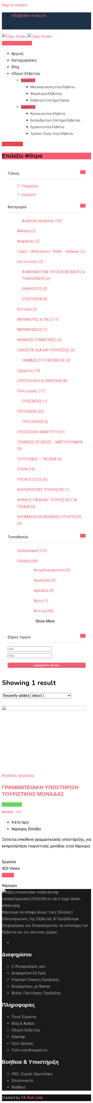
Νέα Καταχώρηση (17, 43)
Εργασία (29, 194)
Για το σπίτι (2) (30, 261)
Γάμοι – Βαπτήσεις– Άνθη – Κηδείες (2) (51, 251)
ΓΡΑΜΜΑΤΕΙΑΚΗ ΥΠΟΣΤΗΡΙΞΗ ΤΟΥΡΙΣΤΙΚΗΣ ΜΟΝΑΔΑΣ (40, 791)
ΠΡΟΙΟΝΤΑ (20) (30, 411)
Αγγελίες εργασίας (18, 775)
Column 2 (28, 107)
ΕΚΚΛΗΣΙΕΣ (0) (34, 289)
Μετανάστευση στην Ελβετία (53, 87)
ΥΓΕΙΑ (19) (26, 469)
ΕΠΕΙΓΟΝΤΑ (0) (34, 299)
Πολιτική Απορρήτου (29, 1050)
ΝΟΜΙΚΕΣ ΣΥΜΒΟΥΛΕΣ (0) (39, 340)
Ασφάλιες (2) (28, 241)
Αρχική (17, 53)
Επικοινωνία (22, 1080)
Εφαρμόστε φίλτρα (46, 665)
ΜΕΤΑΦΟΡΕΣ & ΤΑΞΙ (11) (38, 319)
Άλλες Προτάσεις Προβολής (36, 993)
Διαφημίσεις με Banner (30, 986)
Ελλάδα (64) (27, 561)
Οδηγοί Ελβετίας (26, 73)
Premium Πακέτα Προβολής (35, 979)
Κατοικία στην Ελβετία (48, 114)
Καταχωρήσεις (24, 60)
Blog (15, 67)
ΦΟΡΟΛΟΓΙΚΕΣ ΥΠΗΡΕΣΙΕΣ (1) (43, 489)
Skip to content (14, 5)
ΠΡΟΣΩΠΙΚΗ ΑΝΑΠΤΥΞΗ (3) (41, 432)
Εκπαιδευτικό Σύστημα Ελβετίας (56, 120)
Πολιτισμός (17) (31, 391)
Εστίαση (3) (27, 309)
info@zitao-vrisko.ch (28, 15)
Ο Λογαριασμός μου (28, 966)
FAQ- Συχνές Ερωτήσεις (32, 1074)
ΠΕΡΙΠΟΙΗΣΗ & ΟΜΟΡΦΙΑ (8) (42, 381)
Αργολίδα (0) (45, 580)
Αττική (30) (43, 611)
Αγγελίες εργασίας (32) (42, 221)
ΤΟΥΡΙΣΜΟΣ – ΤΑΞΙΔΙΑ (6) (39, 459)
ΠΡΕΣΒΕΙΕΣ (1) (34, 401)
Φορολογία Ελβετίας (46, 94)
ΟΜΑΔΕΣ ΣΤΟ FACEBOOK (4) (46, 360)
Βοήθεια (18, 1087)
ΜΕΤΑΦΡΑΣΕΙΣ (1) (32, 329)
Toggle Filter (12, 144)
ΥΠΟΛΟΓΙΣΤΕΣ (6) (32, 479)
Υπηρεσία (30, 186)
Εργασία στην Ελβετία (47, 127)
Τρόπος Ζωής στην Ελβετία (52, 134)
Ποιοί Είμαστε (23, 1017)
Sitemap (18, 1037)
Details (8, 875)
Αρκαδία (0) (44, 590)
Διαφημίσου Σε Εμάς (28, 973)
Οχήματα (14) (28, 370)
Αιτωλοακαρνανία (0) (52, 570)
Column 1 (28, 80)
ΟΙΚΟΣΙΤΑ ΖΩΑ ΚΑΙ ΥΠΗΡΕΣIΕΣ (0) (46, 350)
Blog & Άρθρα (22, 1023)
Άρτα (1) (41, 600)
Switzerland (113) (32, 551)
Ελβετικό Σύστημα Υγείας (50, 100)
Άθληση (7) (26, 231)
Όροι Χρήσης (22, 1043)
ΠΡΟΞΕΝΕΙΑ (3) (35, 421)
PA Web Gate (32, 1097)
